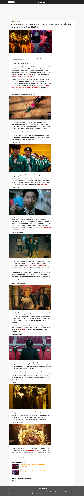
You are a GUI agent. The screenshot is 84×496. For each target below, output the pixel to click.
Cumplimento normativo (33, 491)
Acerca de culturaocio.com (17, 491)
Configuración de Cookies (60, 491)
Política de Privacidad (50, 491)
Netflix (13, 480)
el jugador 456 (43, 184)
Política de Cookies (42, 491)
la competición (24, 329)
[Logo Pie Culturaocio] (42, 488)
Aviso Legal (25, 491)
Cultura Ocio (15, 58)
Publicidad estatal (68, 491)
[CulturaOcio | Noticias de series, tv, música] (42, 1)
